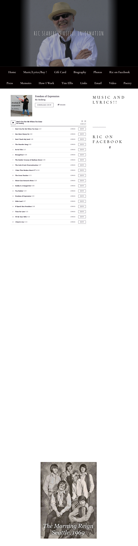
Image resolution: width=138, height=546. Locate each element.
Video (112, 83)
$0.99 (82, 129)
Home (12, 72)
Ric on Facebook (119, 72)
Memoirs (25, 83)
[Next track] (85, 121)
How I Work (46, 83)
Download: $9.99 (44, 105)
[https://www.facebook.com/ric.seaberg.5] (110, 148)
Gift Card (60, 72)
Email (98, 83)
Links (83, 83)
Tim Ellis (67, 83)
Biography (80, 72)
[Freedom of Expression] (21, 106)
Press (10, 83)
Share (62, 105)
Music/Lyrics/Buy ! (35, 72)
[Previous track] (82, 121)
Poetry (128, 83)
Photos (97, 72)
